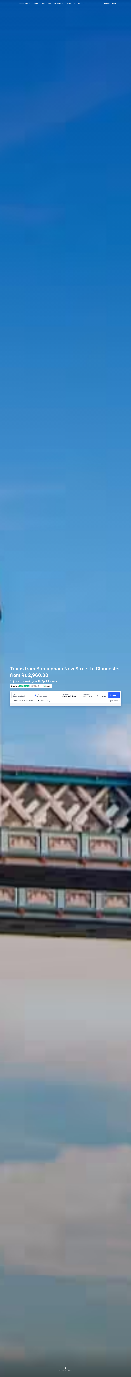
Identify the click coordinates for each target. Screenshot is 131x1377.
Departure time (66, 694)
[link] (110, 3)
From (14, 694)
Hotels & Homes (24, 3)
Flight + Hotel (46, 3)
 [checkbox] (49, 701)
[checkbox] (101, 696)
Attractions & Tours (73, 3)
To (38, 694)
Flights (35, 3)
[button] (84, 3)
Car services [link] (58, 3)
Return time (86, 694)
